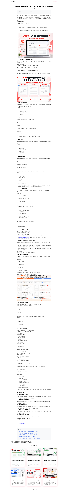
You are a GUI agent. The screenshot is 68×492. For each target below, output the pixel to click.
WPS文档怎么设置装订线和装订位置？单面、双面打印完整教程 (29, 438)
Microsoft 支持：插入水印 (23, 425)
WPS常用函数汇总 (38, 130)
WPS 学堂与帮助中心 (22, 423)
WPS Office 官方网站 (22, 422)
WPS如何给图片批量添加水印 (24, 237)
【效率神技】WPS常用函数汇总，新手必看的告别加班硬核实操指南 (22, 441)
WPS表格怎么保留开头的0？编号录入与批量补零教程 (27, 436)
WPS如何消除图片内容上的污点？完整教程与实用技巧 (28, 434)
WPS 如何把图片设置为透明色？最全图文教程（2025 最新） (29, 431)
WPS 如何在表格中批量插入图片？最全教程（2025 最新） (28, 433)
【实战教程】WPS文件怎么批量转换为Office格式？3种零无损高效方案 (22, 442)
